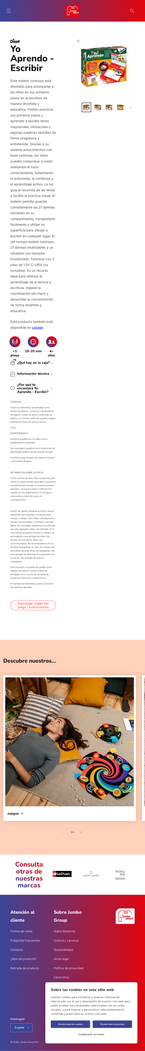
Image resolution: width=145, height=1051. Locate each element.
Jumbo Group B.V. (29, 1042)
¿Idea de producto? (23, 959)
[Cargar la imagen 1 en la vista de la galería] (86, 107)
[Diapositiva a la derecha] (130, 107)
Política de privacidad (68, 968)
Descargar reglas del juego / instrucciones (33, 605)
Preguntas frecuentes (25, 940)
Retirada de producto (24, 968)
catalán (37, 328)
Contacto (16, 950)
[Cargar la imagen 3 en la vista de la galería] (109, 107)
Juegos (13, 813)
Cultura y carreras (66, 940)
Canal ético (61, 977)
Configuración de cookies (91, 1034)
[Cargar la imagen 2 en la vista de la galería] (97, 107)
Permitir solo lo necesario (112, 1024)
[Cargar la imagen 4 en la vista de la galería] (120, 107)
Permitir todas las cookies (70, 1024)
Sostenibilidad (63, 950)
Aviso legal (61, 959)
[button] (8, 10)
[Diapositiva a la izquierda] (76, 107)
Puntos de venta (21, 931)
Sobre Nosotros (64, 931)
